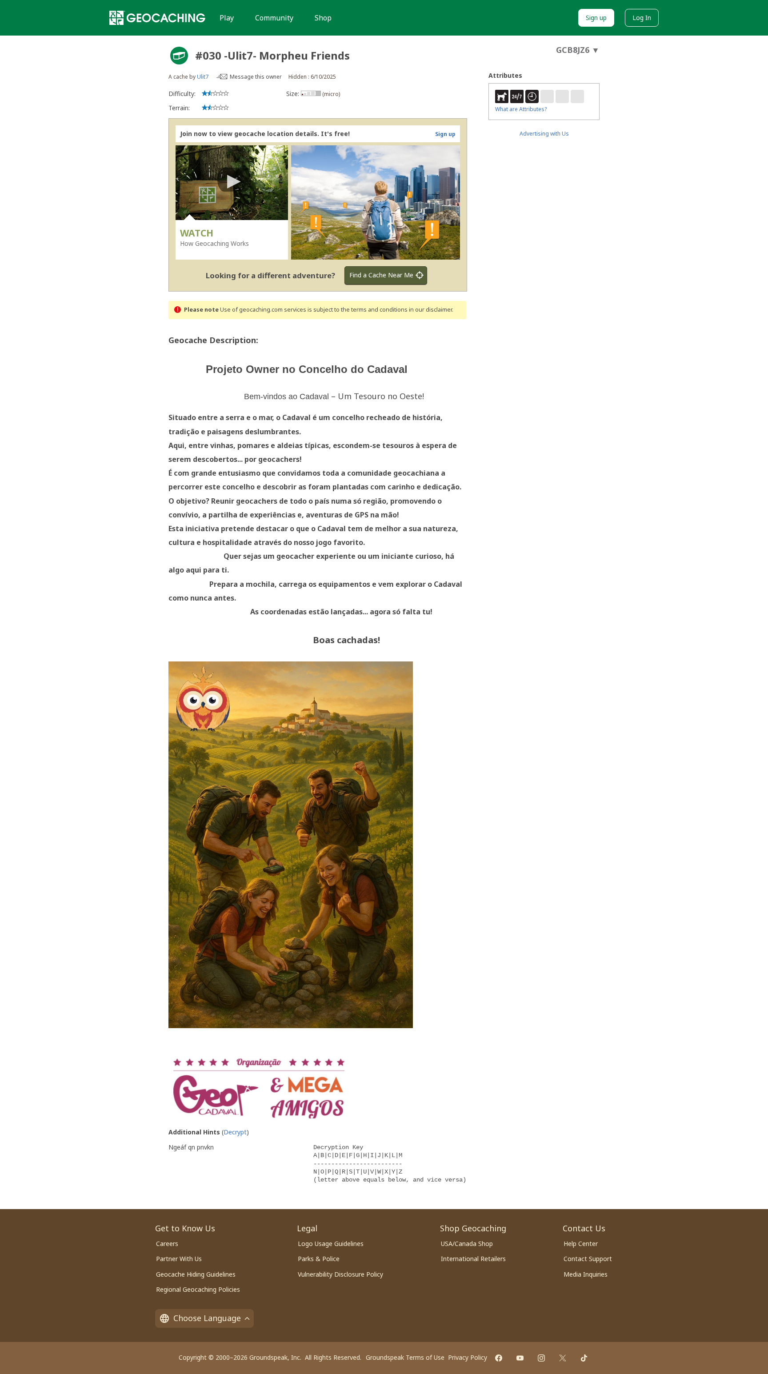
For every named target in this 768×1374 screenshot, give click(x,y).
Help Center (581, 1243)
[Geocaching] (157, 18)
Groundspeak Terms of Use (405, 1357)
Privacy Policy (467, 1357)
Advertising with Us (544, 133)
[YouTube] (520, 1358)
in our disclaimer (430, 309)
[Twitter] (562, 1358)
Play (227, 18)
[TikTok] (584, 1358)
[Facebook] (498, 1358)
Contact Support (588, 1258)
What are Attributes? (521, 109)
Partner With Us (179, 1258)
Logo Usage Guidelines (331, 1243)
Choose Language (207, 1318)
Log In (641, 17)
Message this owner (256, 76)
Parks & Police (319, 1258)
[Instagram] (541, 1358)
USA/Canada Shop (467, 1243)
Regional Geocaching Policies (198, 1289)
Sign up (596, 17)
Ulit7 (202, 76)
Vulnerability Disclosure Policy (340, 1274)
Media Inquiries (586, 1274)
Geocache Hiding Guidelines (196, 1274)
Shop (323, 18)
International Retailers (473, 1258)
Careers (167, 1243)
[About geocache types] (179, 55)
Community (274, 18)
